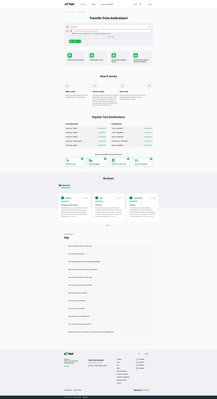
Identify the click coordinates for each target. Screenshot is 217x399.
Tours (118, 362)
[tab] (108, 246)
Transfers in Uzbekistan (123, 377)
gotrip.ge (66, 366)
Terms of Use (67, 390)
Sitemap (85, 397)
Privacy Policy (77, 390)
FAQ (118, 365)
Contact (119, 383)
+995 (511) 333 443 (96, 360)
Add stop (111, 37)
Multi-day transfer (121, 380)
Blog (118, 368)
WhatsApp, (91, 362)
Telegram (99, 362)
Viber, (95, 362)
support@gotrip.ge (69, 363)
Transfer (72, 12)
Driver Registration (122, 371)
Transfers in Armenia (122, 374)
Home (66, 12)
